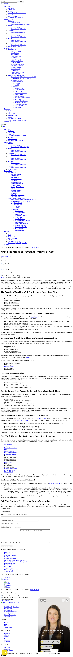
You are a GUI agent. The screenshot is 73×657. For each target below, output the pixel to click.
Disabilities (14, 86)
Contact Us (7, 121)
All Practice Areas (9, 616)
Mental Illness (19, 99)
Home (2, 277)
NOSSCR (11, 11)
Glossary (10, 117)
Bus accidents (8, 462)
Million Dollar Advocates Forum (17, 13)
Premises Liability (16, 67)
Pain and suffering (9, 366)
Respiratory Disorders (21, 104)
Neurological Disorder (21, 101)
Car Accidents (8, 610)
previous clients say (54, 483)
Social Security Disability (18, 29)
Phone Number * (5, 523)
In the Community (13, 16)
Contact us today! (6, 256)
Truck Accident (15, 62)
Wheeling (10, 43)
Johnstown (11, 38)
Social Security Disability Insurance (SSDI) (23, 77)
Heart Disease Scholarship (15, 17)
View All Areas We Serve (15, 46)
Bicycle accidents (9, 451)
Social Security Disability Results (17, 120)
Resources (7, 109)
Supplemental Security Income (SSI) (21, 78)
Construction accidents (10, 448)
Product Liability (16, 69)
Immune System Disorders (22, 97)
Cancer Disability (20, 89)
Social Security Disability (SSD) (20, 24)
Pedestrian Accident (17, 65)
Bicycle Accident (16, 51)
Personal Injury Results (14, 118)
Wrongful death (8, 472)
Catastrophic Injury (16, 56)
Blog (9, 110)
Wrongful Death (15, 73)
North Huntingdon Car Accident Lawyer (15, 560)
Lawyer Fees (11, 9)
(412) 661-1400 (34, 247)
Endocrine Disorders (21, 93)
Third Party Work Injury (18, 72)
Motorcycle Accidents (10, 611)
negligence (34, 317)
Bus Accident (15, 53)
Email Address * (5, 527)
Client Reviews (8, 650)
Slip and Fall (15, 70)
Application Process (17, 81)
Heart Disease (19, 94)
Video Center (11, 113)
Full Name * (4, 520)
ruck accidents (9, 446)
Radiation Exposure (20, 102)
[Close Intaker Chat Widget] (67, 600)
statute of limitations (40, 418)
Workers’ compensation (10, 468)
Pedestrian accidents (10, 454)
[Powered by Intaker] (58, 653)
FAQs (9, 112)
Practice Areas (8, 48)
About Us (7, 6)
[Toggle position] (63, 600)
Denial (17, 85)
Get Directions (5, 600)
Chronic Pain (18, 91)
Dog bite (6, 449)
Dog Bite (14, 57)
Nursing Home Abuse (17, 64)
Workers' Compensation (11, 570)
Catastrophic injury (9, 470)
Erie (9, 33)
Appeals (17, 83)
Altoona (10, 25)
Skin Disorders (19, 105)
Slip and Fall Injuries (10, 615)
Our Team (11, 8)
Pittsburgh (11, 21)
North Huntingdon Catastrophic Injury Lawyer (17, 562)
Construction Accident (10, 555)
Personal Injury (15, 22)
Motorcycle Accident (17, 61)
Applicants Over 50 (16, 80)
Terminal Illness (19, 107)
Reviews (10, 14)
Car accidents (8, 444)
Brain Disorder (19, 88)
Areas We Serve (8, 19)
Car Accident (15, 54)
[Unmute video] (41, 600)
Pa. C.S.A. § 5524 (22, 420)
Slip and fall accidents (10, 452)
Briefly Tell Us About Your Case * (10, 543)
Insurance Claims (16, 59)
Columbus (11, 30)
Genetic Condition (20, 96)
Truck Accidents (8, 613)
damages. (28, 357)
